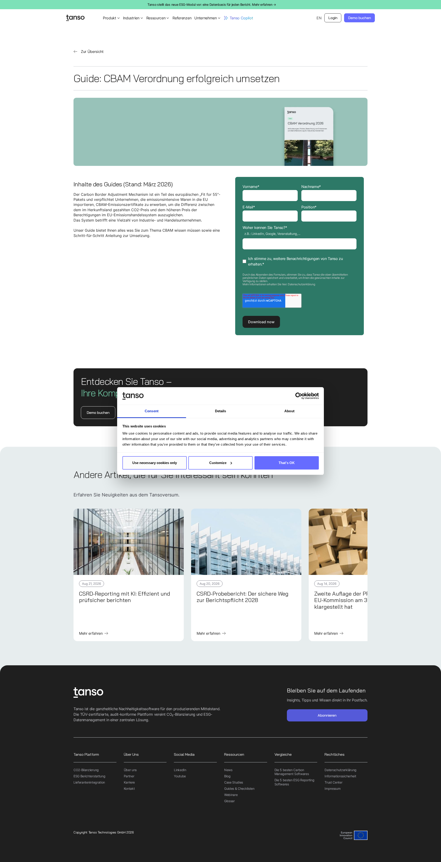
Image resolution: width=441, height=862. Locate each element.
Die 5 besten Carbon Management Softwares (291, 772)
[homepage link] (147, 693)
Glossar (229, 801)
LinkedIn (180, 770)
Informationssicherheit (340, 776)
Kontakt (129, 788)
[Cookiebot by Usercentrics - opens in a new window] (299, 395)
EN (319, 18)
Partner (129, 776)
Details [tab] (220, 411)
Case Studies (233, 782)
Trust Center (333, 782)
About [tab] (289, 411)
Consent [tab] (151, 411)
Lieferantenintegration (89, 782)
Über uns (130, 770)
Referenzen (181, 18)
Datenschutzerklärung (301, 284)
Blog (227, 776)
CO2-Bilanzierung (86, 770)
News (228, 770)
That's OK (287, 463)
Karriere (129, 782)
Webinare (230, 795)
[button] (111, 18)
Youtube (180, 776)
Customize (217, 463)
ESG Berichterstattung (89, 776)
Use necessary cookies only (154, 463)
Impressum (332, 788)
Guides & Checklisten (239, 788)
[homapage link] (75, 18)
